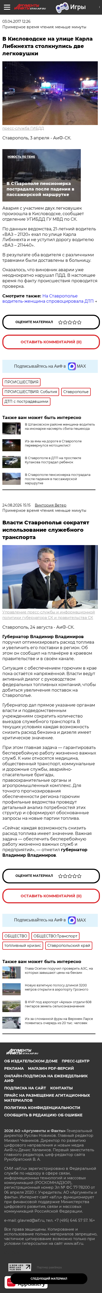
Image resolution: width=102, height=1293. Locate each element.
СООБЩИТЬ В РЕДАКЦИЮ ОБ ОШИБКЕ (43, 1115)
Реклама (14, 1068)
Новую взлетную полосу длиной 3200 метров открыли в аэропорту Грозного (56, 987)
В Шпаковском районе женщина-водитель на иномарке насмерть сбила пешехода (60, 426)
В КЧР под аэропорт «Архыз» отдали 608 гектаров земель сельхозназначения (58, 1004)
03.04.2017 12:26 (16, 21)
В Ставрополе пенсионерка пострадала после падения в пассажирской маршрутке (57, 479)
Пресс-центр (75, 1061)
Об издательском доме (31, 1061)
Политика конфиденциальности (42, 1107)
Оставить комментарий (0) (51, 342)
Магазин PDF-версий (51, 1068)
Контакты (61, 1088)
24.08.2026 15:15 (16, 505)
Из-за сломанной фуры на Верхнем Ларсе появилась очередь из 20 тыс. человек (59, 1021)
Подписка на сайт (25, 1088)
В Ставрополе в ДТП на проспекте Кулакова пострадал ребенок (53, 460)
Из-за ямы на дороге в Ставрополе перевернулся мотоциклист (53, 443)
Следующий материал (49, 1278)
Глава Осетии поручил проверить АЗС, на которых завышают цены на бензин (59, 970)
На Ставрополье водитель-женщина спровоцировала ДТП (48, 299)
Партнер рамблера (49, 1267)
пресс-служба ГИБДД (23, 128)
